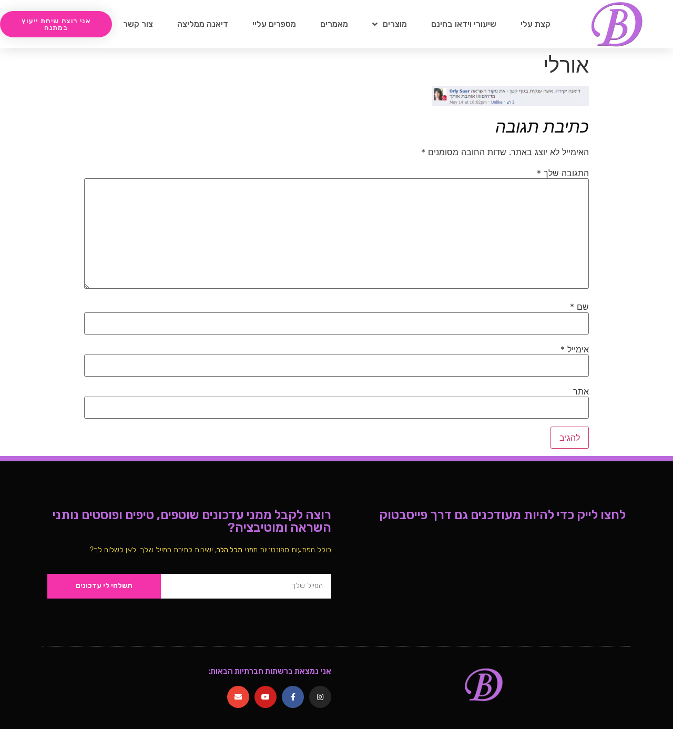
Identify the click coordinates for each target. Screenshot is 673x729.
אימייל (574, 349)
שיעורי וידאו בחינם (463, 24)
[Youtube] (265, 697)
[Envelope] (238, 697)
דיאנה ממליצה (202, 24)
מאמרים (334, 24)
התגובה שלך (563, 173)
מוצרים (395, 24)
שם (579, 306)
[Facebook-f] (293, 697)
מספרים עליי (274, 24)
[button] (56, 24)
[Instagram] (320, 697)
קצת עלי (535, 24)
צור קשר (138, 24)
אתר (581, 391)
